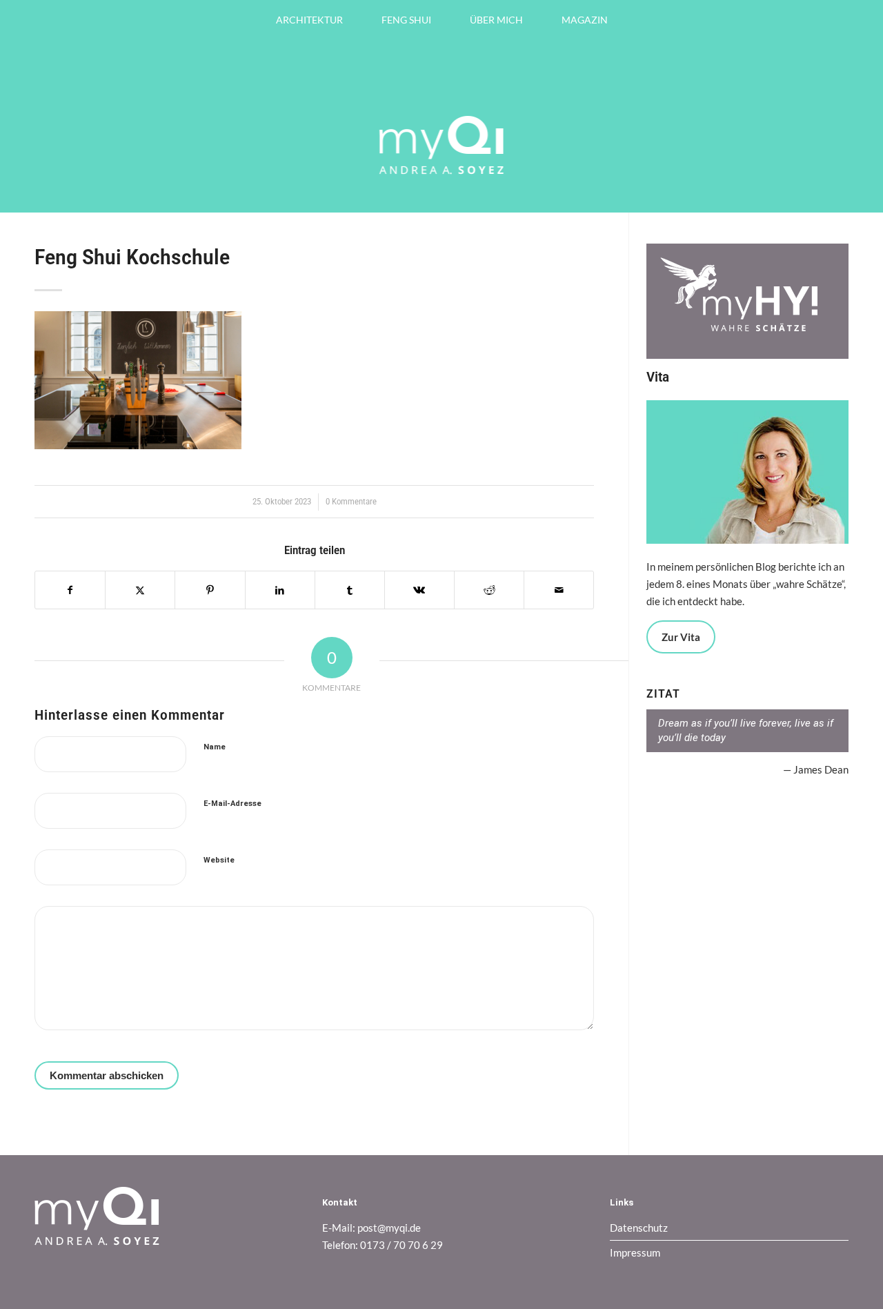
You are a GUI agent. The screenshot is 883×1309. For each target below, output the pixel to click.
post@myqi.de (389, 1227)
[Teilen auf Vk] (419, 590)
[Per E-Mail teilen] (558, 590)
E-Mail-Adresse (232, 803)
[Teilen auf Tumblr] (349, 590)
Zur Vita (681, 637)
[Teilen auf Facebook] (70, 590)
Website (219, 860)
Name (215, 746)
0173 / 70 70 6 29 (401, 1245)
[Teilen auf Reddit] (489, 590)
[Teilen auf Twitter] (140, 590)
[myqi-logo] (441, 185)
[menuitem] (309, 20)
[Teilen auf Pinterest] (209, 590)
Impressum (635, 1252)
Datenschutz (639, 1227)
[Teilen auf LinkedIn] (280, 590)
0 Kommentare (351, 501)
